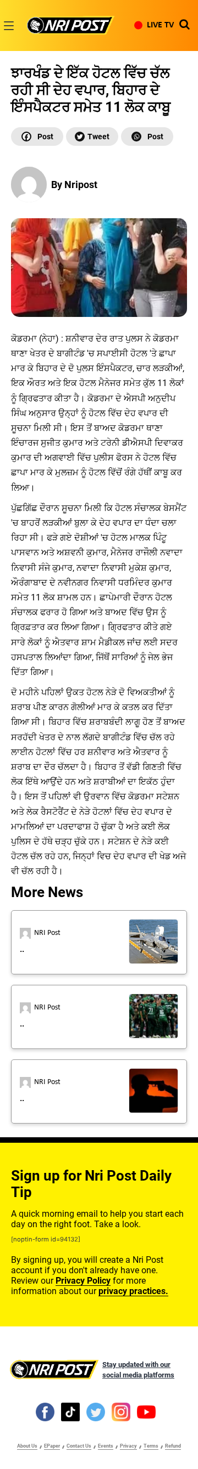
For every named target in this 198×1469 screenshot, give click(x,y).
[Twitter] (92, 136)
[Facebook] (37, 136)
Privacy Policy (83, 1280)
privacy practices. (133, 1291)
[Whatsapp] (147, 136)
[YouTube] (146, 1411)
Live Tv (160, 25)
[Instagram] (121, 1411)
